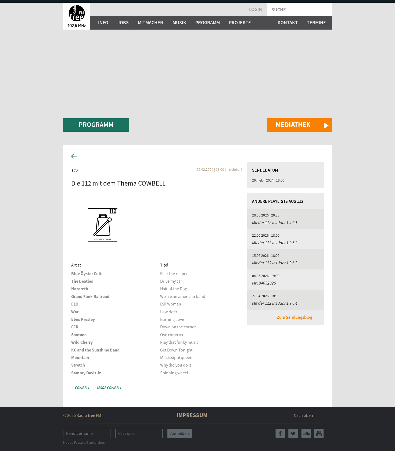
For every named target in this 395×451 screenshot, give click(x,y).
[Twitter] (293, 433)
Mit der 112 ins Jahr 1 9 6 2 (274, 242)
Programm (207, 22)
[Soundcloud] (306, 433)
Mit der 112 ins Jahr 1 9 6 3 (274, 262)
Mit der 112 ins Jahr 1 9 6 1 (274, 222)
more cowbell (109, 387)
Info (103, 22)
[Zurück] (197, 157)
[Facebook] (280, 433)
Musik (179, 22)
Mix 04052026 (264, 283)
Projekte (240, 22)
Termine (316, 22)
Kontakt (288, 22)
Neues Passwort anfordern (84, 442)
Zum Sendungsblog (294, 317)
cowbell (82, 387)
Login (255, 9)
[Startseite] (76, 16)
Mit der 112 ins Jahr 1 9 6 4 (274, 303)
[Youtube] (319, 433)
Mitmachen (150, 22)
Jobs (123, 22)
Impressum (192, 415)
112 (74, 170)
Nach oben (303, 415)
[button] (299, 125)
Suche (278, 9)
